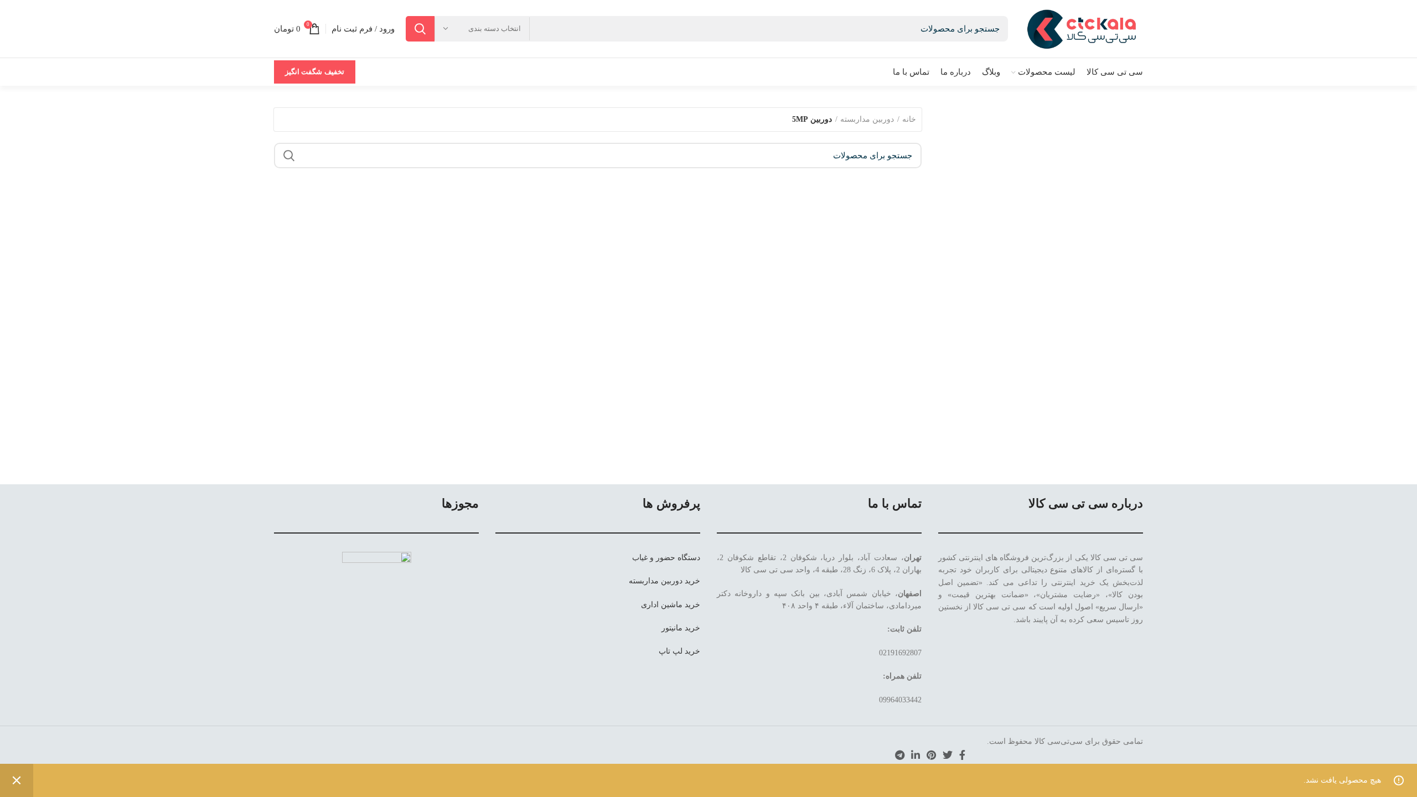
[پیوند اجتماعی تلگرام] (900, 755)
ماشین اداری (661, 605)
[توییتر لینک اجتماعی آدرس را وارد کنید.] (947, 755)
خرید (692, 581)
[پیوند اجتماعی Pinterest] (931, 755)
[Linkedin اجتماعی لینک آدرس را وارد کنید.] (915, 755)
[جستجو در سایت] (420, 29)
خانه (909, 119)
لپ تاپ (670, 651)
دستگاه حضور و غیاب (666, 557)
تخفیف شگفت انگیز (314, 72)
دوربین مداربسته (867, 119)
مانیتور (671, 628)
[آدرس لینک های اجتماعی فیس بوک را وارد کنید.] (962, 755)
